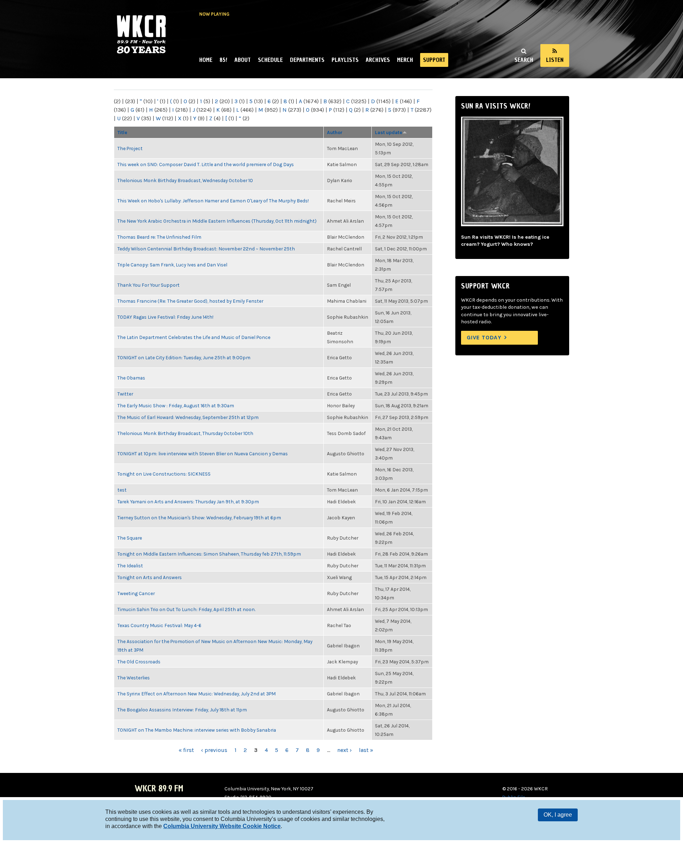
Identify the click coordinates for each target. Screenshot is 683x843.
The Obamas (131, 378)
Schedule (270, 60)
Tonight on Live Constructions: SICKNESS (164, 474)
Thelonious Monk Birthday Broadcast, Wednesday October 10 (185, 180)
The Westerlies (133, 677)
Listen (554, 60)
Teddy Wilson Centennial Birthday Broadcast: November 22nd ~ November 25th (206, 248)
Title (122, 132)
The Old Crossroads (138, 661)
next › (344, 750)
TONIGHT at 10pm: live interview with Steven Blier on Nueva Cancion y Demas (202, 453)
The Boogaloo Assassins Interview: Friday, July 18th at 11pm (182, 709)
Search (523, 60)
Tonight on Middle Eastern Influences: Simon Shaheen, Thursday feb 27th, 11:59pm (209, 554)
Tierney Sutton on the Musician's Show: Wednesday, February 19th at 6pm (199, 517)
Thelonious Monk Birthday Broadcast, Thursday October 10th (185, 433)
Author (335, 132)
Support (434, 60)
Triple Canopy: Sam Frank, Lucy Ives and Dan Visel (172, 264)
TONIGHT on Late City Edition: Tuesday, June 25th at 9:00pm (183, 357)
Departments (307, 60)
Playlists (345, 60)
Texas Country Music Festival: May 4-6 (159, 625)
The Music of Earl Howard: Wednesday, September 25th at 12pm (188, 417)
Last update (388, 132)
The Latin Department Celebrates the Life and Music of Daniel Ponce (193, 337)
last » (366, 750)
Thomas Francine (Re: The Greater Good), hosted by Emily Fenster (190, 301)
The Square (129, 538)
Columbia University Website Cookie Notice (222, 826)
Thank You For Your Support (148, 285)
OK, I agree (558, 815)
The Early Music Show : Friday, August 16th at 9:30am (175, 405)
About (242, 60)
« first (186, 750)
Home (205, 60)
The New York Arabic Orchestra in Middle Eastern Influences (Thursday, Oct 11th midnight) (217, 221)
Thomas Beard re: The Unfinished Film (159, 237)
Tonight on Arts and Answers (149, 577)
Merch (405, 60)
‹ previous (214, 750)
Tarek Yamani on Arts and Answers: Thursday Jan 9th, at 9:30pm (188, 501)
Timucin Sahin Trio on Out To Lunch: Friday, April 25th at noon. (186, 609)
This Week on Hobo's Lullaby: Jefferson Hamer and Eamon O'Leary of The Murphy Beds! (213, 200)
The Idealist (130, 565)
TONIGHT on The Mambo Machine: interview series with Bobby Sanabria (196, 730)
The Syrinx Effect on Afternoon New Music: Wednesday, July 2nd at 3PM (196, 693)
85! (223, 60)
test (122, 490)
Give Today (484, 337)
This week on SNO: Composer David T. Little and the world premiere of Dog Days (205, 164)
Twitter (125, 394)
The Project (130, 148)
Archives (378, 60)
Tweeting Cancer (136, 593)
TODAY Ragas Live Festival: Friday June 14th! (165, 317)
